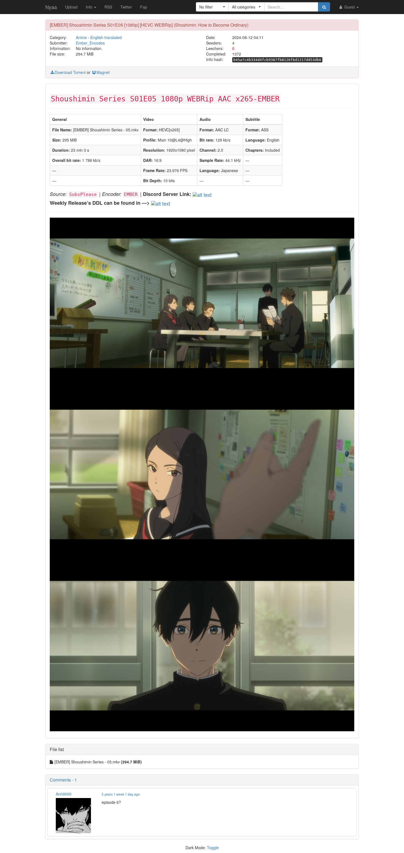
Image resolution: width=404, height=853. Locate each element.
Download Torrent (70, 72)
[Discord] (202, 193)
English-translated (106, 37)
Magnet (103, 72)
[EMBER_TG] (160, 202)
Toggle (213, 847)
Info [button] (89, 7)
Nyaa (51, 6)
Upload (71, 7)
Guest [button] (349, 7)
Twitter (126, 7)
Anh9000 (63, 794)
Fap (143, 7)
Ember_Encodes (90, 43)
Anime (81, 37)
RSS (108, 7)
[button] (212, 7)
